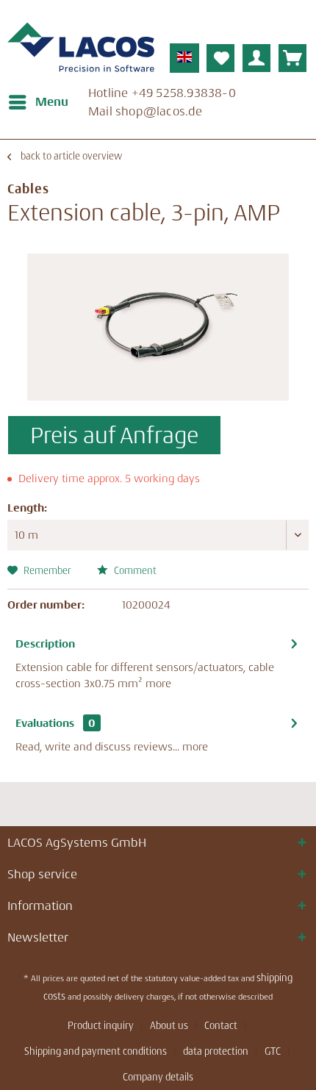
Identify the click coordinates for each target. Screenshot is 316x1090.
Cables (28, 189)
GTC (273, 1051)
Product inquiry (101, 1025)
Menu (51, 101)
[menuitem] (38, 102)
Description (45, 643)
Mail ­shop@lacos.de (145, 111)
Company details (158, 1077)
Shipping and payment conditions (95, 1051)
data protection (215, 1051)
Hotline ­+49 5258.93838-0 (162, 92)
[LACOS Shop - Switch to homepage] (80, 47)
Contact (220, 1025)
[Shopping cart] (292, 58)
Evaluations (44, 723)
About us (169, 1025)
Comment (134, 570)
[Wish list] (220, 58)
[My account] (256, 58)
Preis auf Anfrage (114, 435)
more (158, 683)
